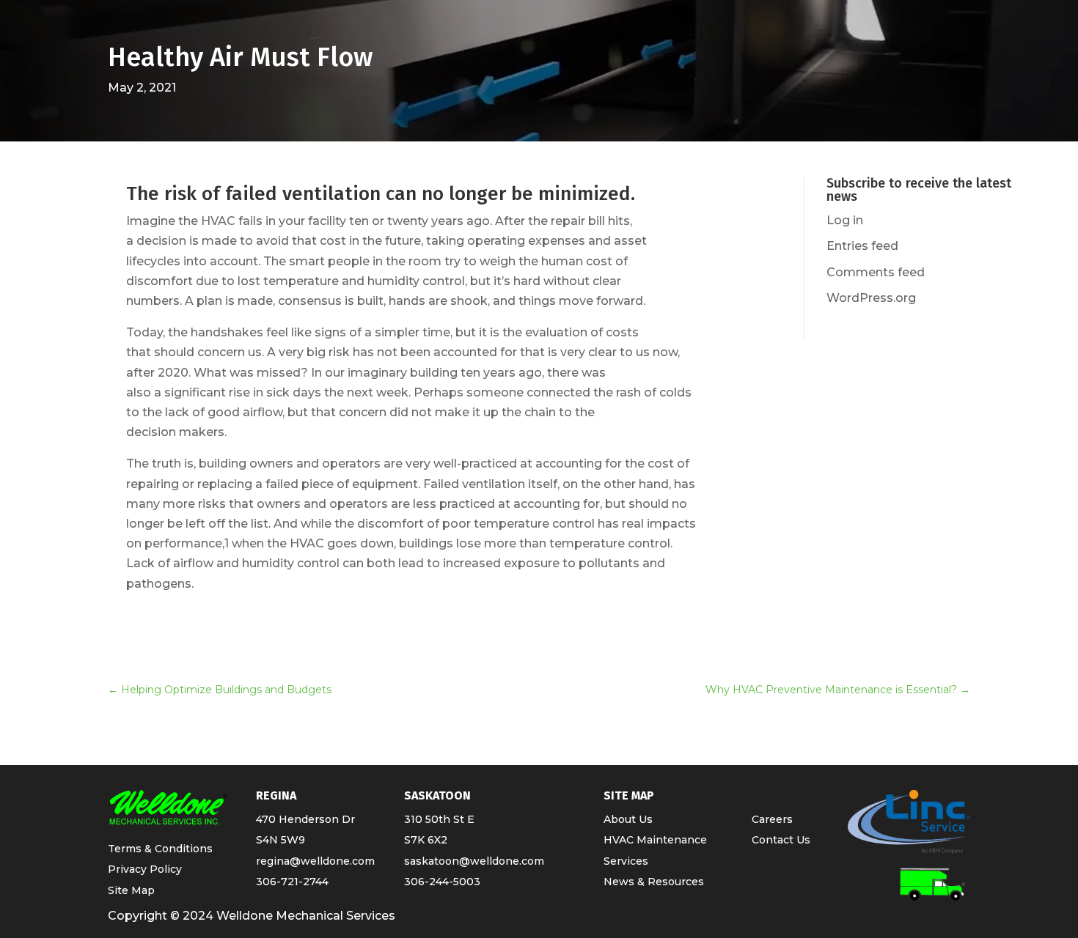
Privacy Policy (145, 869)
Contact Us (781, 839)
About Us (628, 819)
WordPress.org (871, 298)
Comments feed (875, 272)
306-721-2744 (292, 881)
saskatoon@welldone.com (474, 861)
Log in (844, 220)
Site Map (131, 890)
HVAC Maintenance (655, 839)
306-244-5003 (442, 881)
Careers (772, 819)
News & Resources (654, 881)
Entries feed (862, 246)
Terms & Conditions (160, 848)
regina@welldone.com (315, 861)
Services (626, 861)
